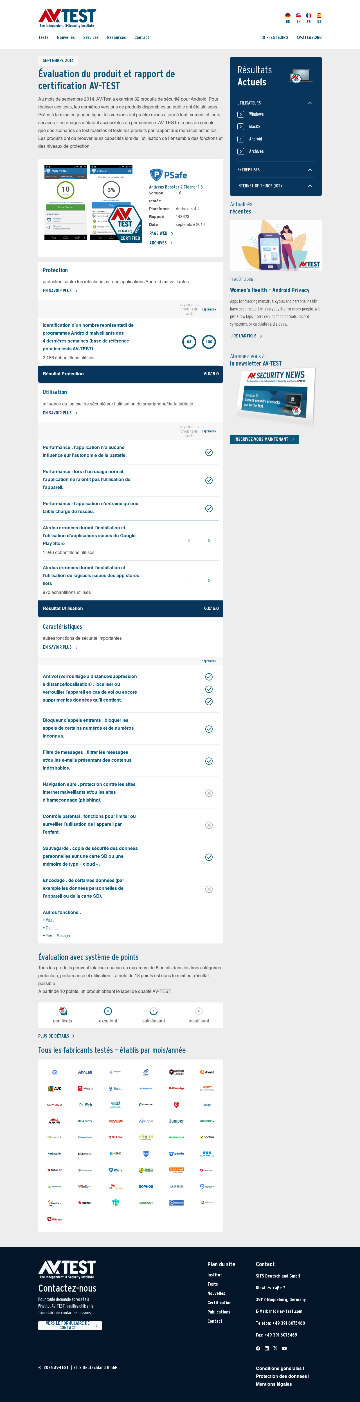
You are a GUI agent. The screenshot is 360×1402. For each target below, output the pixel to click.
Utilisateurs (249, 103)
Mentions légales (274, 1384)
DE (288, 21)
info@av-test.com (285, 1311)
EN (298, 21)
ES (319, 21)
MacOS (254, 126)
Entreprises (248, 170)
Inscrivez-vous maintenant (262, 439)
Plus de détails (53, 1036)
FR (309, 21)
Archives (158, 243)
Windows (256, 114)
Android (255, 139)
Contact (141, 37)
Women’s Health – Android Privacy (270, 290)
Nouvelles (66, 37)
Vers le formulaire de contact (68, 1325)
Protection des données (281, 1376)
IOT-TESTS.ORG (275, 37)
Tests (43, 37)
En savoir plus (57, 290)
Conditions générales (279, 1369)
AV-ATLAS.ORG (309, 37)
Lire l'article (243, 336)
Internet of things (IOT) (259, 186)
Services (91, 37)
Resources (116, 37)
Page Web (158, 233)
